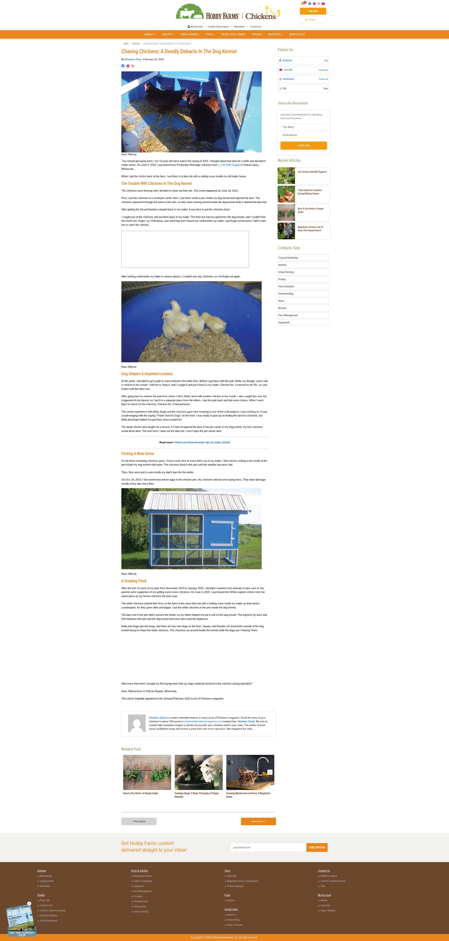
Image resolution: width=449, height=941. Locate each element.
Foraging (138, 896)
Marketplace (297, 34)
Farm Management (143, 891)
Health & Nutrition (48, 915)
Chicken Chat (133, 59)
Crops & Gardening (143, 881)
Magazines (275, 34)
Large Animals (47, 881)
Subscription (317, 847)
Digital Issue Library (233, 34)
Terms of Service (235, 924)
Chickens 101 (46, 905)
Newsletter (239, 26)
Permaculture (140, 906)
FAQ (323, 886)
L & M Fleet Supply (229, 164)
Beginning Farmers (143, 875)
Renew (324, 900)
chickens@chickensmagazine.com (203, 721)
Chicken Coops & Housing (52, 910)
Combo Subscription (218, 26)
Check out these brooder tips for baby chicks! (202, 442)
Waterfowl (45, 886)
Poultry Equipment (49, 920)
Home (125, 43)
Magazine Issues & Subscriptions (243, 881)
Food (209, 34)
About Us (231, 914)
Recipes (231, 900)
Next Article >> (258, 821)
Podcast (257, 34)
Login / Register (328, 910)
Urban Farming (141, 911)
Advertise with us (329, 875)
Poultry (167, 34)
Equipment (139, 886)
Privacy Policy (233, 919)
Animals (149, 34)
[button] (270, 772)
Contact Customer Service (333, 881)
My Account (196, 26)
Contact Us (255, 26)
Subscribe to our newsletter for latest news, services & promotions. (301, 116)
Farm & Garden (189, 34)
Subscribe (313, 11)
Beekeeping (46, 875)
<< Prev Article (139, 821)
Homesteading (141, 901)
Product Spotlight (235, 886)
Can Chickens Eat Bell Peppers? (312, 171)
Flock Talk (45, 900)
